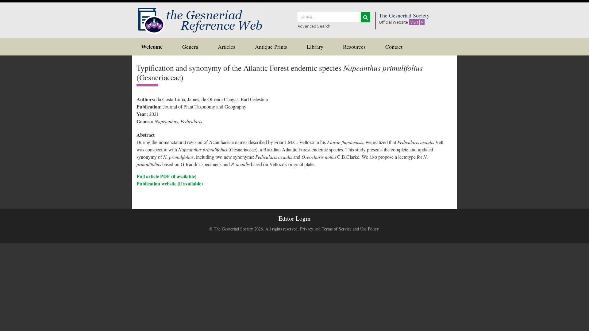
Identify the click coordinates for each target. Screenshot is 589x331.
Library (315, 46)
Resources (354, 46)
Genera (190, 46)
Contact (393, 46)
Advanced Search (314, 26)
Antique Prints (271, 46)
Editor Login (294, 218)
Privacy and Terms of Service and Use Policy (339, 229)
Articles (226, 46)
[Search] (365, 17)
